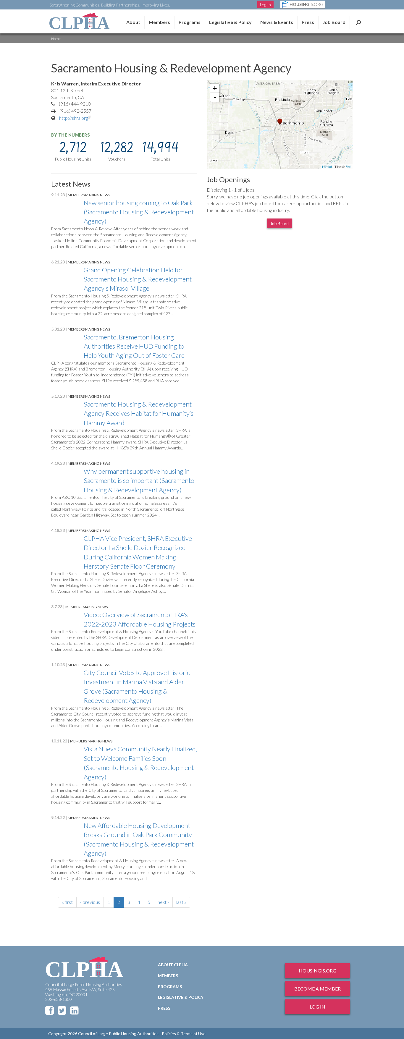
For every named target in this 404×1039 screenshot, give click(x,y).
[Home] (79, 21)
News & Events (276, 22)
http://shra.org (75, 118)
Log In (265, 4)
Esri (348, 166)
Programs (170, 986)
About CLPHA (173, 964)
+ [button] (215, 88)
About (133, 22)
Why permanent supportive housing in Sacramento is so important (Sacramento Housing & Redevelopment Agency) (139, 480)
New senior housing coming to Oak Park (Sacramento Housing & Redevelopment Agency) (139, 212)
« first (67, 902)
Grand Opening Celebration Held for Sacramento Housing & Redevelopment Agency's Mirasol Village (138, 279)
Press (308, 22)
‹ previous (90, 902)
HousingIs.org (317, 970)
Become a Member (317, 988)
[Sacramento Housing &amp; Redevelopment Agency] (279, 122)
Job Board (334, 22)
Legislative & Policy (230, 22)
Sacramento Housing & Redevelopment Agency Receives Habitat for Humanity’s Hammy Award (138, 413)
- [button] (215, 97)
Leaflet (327, 166)
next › (163, 902)
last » (181, 902)
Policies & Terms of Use (184, 1033)
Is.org (306, 4)
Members (159, 22)
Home (56, 38)
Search (358, 22)
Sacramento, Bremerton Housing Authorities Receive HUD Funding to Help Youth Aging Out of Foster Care (134, 346)
